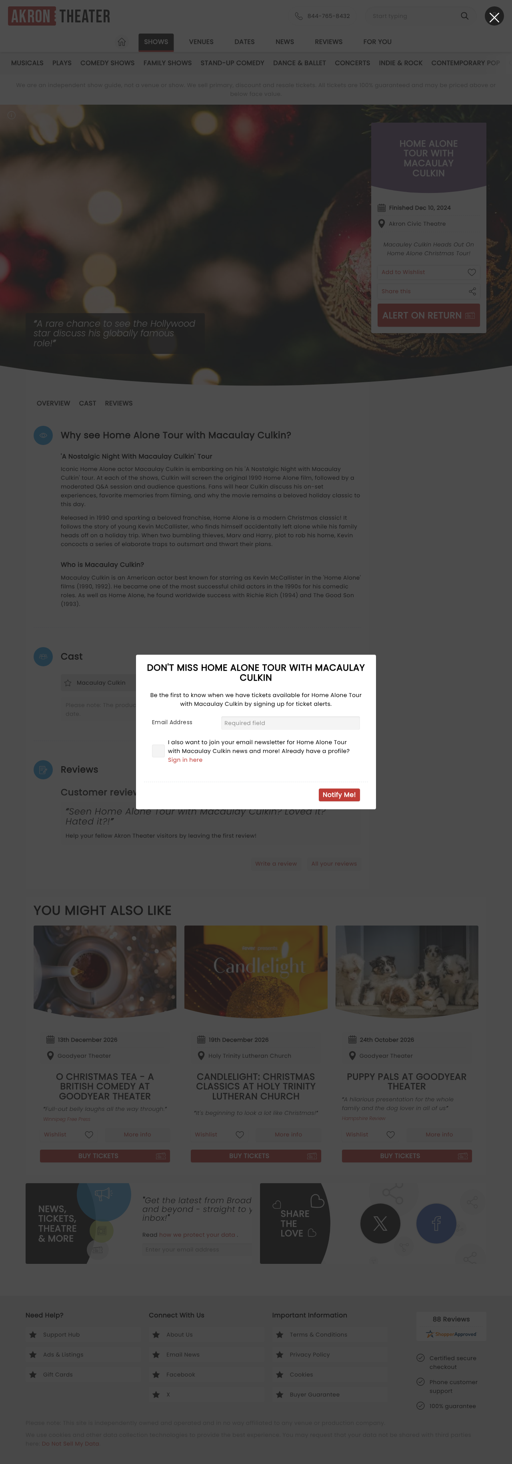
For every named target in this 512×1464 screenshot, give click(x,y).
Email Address (172, 722)
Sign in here (185, 760)
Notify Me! (339, 794)
